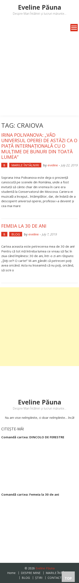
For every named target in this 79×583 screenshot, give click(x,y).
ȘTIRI (38, 577)
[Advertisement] (39, 74)
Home (11, 572)
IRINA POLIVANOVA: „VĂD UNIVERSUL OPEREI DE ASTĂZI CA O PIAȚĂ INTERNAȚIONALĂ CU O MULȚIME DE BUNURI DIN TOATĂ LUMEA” (39, 146)
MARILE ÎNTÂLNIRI (25, 165)
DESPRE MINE (30, 572)
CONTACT (55, 577)
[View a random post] (5, 27)
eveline (53, 165)
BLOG (15, 234)
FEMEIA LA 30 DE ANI (23, 226)
